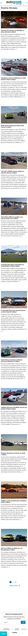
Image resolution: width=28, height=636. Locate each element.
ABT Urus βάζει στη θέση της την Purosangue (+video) (12, 548)
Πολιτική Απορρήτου (16, 629)
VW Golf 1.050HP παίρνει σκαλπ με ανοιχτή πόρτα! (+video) (12, 171)
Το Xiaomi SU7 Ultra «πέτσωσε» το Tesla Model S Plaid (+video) (12, 265)
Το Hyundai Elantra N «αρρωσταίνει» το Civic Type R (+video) (13, 311)
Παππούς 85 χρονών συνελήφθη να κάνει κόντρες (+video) (12, 31)
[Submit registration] (23, 622)
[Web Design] (14, 632)
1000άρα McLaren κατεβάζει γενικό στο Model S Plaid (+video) (14, 408)
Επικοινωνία (24, 629)
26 (15, 582)
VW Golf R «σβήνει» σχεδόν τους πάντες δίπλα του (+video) (12, 217)
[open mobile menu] (1, 2)
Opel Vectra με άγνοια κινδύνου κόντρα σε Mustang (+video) (11, 360)
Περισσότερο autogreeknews (6, 629)
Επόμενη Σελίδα (13, 585)
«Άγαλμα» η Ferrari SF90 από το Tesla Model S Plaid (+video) (13, 78)
